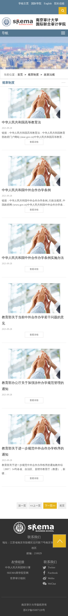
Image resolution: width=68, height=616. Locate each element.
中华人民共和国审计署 (17, 567)
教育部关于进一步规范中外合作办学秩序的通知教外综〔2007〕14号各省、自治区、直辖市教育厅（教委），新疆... (33, 469)
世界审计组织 (17, 578)
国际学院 (36, 3)
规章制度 (33, 74)
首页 (20, 74)
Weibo (51, 578)
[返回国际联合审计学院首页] (34, 18)
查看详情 (34, 142)
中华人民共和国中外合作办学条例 (26, 190)
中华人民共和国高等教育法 (21, 122)
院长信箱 (59, 3)
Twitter (51, 567)
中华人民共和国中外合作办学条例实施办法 (33, 258)
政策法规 (49, 74)
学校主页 (23, 3)
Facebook (53, 573)
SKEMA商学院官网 (17, 573)
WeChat (52, 583)
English (48, 3)
